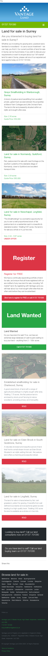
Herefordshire (28, 587)
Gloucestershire (29, 584)
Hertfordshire (38, 587)
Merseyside (5, 592)
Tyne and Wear (33, 598)
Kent (3, 589)
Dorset (9, 584)
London (36, 589)
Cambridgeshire (6, 581)
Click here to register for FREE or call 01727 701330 (24, 298)
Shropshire (32, 595)
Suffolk (13, 598)
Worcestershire (34, 600)
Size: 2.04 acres (10, 176)
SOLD (24, 407)
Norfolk (12, 592)
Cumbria (30, 581)
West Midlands (16, 600)
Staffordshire (5, 598)
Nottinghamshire (7, 595)
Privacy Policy (6, 651)
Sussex (24, 598)
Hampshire (19, 587)
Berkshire (14, 579)
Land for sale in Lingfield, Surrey (20, 497)
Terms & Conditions (8, 648)
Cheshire (16, 581)
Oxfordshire (17, 595)
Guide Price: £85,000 (12, 179)
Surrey (19, 598)
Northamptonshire (21, 592)
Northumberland (34, 592)
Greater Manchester (8, 587)
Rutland (25, 595)
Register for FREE (13, 274)
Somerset (40, 595)
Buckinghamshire (29, 579)
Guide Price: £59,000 (12, 119)
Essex (21, 584)
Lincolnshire (28, 589)
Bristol (20, 579)
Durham (15, 584)
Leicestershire (19, 589)
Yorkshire (4, 603)
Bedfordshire (5, 579)
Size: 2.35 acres (10, 117)
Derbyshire (38, 581)
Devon (4, 584)
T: (7, 625)
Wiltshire (25, 600)
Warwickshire (6, 600)
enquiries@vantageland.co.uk (11, 628)
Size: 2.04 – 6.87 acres (13, 236)
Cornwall (23, 581)
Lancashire (9, 589)
